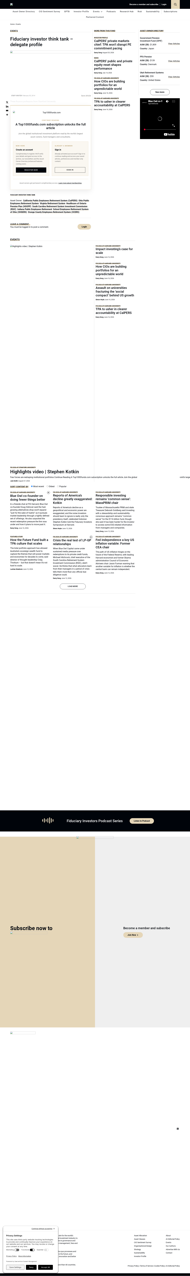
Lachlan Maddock (16, 569)
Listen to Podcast (142, 821)
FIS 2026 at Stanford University (23, 467)
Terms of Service (146, 1266)
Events (96, 11)
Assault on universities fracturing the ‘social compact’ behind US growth (115, 291)
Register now (31, 170)
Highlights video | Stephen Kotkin (44, 471)
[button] (175, 4)
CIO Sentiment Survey (49, 11)
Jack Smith (14, 481)
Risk (140, 11)
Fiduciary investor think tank (22, 195)
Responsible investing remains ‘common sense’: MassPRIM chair (113, 499)
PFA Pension (146, 56)
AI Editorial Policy (173, 1266)
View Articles (174, 44)
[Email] (7, 110)
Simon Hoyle (100, 300)
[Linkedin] (7, 106)
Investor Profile (81, 11)
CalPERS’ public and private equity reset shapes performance (113, 65)
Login (164, 4)
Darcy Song (98, 53)
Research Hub (127, 11)
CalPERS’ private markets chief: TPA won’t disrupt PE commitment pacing (112, 44)
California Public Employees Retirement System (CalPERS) (50, 200)
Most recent (38, 486)
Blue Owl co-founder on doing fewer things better (27, 497)
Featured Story (16, 536)
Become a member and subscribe (144, 4)
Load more (73, 586)
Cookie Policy (159, 1266)
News (96, 58)
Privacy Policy (133, 1266)
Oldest (51, 486)
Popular (62, 486)
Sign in (70, 170)
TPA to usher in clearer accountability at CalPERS (112, 103)
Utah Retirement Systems (152, 72)
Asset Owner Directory (24, 11)
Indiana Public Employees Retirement (34, 209)
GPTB (67, 11)
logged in (26, 227)
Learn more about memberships (70, 183)
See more (159, 92)
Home (12, 24)
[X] (7, 102)
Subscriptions (170, 11)
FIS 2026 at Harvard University (106, 78)
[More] (7, 115)
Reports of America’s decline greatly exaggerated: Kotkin (72, 499)
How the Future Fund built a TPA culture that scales (29, 541)
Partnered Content (95, 17)
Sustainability (152, 11)
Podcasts (111, 11)
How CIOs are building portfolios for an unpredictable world (109, 85)
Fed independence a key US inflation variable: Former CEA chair (115, 543)
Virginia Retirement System (52, 203)
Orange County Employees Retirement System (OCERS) (53, 212)
